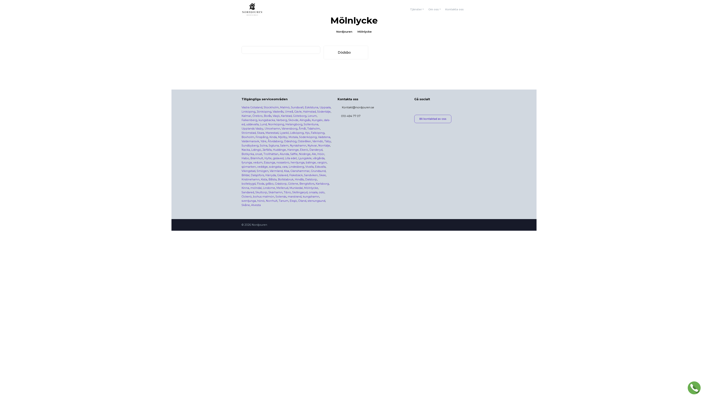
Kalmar (246, 116)
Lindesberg (296, 166)
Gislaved (282, 175)
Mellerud (282, 188)
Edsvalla (320, 166)
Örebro (257, 116)
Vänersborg (289, 128)
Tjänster (416, 9)
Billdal (245, 175)
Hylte (268, 158)
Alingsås (305, 120)
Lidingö (256, 149)
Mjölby (282, 137)
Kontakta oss (454, 9)
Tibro (287, 192)
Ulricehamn (272, 128)
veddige (262, 166)
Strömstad (249, 133)
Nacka (246, 149)
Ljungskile (305, 158)
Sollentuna (311, 124)
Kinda (273, 137)
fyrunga (247, 162)
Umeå (289, 111)
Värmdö (317, 141)
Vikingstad (248, 171)
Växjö (276, 116)
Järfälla (267, 149)
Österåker (304, 141)
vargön (322, 162)
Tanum (283, 201)
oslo (321, 192)
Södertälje (324, 111)
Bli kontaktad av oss (432, 119)
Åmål (302, 128)
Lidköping (297, 133)
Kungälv (317, 120)
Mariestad (272, 133)
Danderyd (315, 149)
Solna (263, 145)
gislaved (278, 158)
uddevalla (252, 124)
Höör (320, 154)
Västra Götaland (252, 107)
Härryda (270, 175)
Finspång (262, 137)
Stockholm (271, 107)
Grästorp (281, 183)
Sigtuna (274, 145)
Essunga (269, 162)
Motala (293, 137)
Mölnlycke (311, 188)
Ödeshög (290, 141)
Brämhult (256, 158)
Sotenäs (280, 196)
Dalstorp (311, 179)
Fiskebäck (296, 175)
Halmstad (309, 111)
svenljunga (249, 201)
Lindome (269, 188)
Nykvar (312, 145)
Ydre (263, 141)
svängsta (275, 166)
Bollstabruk (286, 179)
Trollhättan (270, 154)
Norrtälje (324, 145)
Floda (260, 183)
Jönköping (264, 111)
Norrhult (271, 201)
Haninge (293, 149)
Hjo (307, 133)
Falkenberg (249, 120)
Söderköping (308, 137)
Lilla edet (291, 158)
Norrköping (276, 124)
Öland (302, 201)
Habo (245, 158)
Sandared (248, 192)
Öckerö (247, 196)
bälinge (311, 162)
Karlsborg (322, 183)
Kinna (245, 188)
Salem (284, 145)
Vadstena (324, 137)
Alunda (284, 154)
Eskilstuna (311, 107)
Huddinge (279, 149)
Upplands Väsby (252, 128)
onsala (313, 192)
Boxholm (248, 137)
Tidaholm (313, 128)
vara (284, 166)
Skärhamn (275, 192)
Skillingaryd (300, 192)
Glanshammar (300, 171)
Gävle (298, 111)
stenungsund (316, 201)
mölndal (256, 188)
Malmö (285, 107)
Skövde (293, 120)
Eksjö (293, 201)
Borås (267, 116)
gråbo (270, 183)
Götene (293, 183)
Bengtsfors (306, 183)
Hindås (299, 179)
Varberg (281, 120)
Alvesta (256, 205)
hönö (261, 201)
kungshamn (311, 196)
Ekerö (304, 149)
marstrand (294, 196)
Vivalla (309, 166)
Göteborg (299, 116)
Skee (322, 175)
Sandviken (311, 175)
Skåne (246, 205)
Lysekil (284, 133)
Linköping (248, 111)
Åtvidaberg (275, 141)
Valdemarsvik (250, 141)
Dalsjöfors (257, 175)
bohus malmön (263, 196)
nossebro (282, 162)
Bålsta (272, 179)
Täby (327, 141)
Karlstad (286, 116)
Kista (264, 179)
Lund (263, 124)
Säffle (294, 154)
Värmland (276, 171)
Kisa (286, 171)
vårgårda (318, 158)
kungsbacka (266, 120)
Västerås (278, 111)
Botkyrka (248, 154)
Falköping (317, 133)
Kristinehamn (251, 179)
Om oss (433, 9)
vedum (258, 162)
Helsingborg (293, 124)
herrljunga (297, 162)
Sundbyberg (250, 145)
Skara (260, 133)
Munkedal (296, 188)
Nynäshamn (298, 145)
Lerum (312, 116)
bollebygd (249, 183)
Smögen (262, 171)
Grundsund (318, 171)
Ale (314, 154)
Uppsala (325, 107)
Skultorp (261, 192)
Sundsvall (297, 107)
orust (258, 154)
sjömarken (249, 166)
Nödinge (304, 154)
